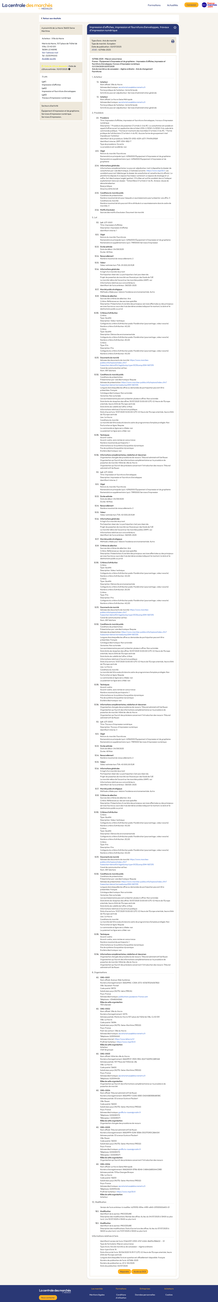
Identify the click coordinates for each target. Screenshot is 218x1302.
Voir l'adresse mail (50, 52)
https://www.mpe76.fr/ (126, 1042)
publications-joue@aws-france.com (133, 996)
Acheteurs (169, 1288)
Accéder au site (49, 58)
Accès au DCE (140, 1271)
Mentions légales (97, 1294)
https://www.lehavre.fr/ (124, 1039)
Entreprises (145, 1288)
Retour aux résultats (52, 18)
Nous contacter (48, 1297)
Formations (154, 5)
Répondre (124, 1271)
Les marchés (97, 1288)
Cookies (169, 1294)
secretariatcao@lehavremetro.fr (132, 87)
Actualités (172, 5)
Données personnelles (145, 1294)
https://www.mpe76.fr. (156, 170)
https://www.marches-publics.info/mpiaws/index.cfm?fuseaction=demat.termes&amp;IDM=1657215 (133, 383)
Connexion (191, 5)
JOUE (94, 49)
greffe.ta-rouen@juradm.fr (129, 1112)
